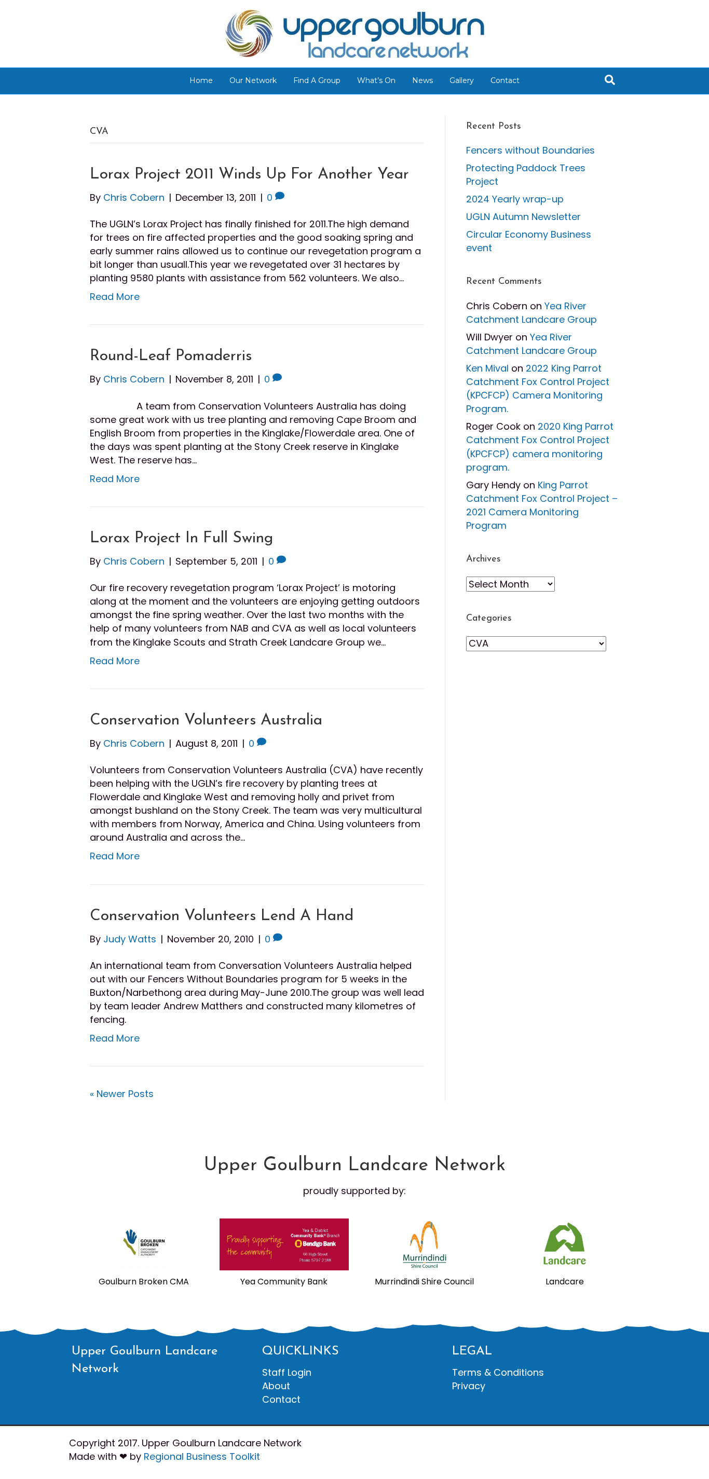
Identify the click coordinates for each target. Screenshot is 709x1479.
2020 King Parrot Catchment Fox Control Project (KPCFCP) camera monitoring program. (539, 446)
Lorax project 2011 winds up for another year (249, 175)
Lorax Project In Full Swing (181, 538)
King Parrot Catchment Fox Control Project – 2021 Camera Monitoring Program (542, 505)
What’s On (376, 80)
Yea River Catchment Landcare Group (531, 312)
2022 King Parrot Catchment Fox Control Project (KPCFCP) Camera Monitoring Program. (537, 388)
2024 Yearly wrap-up (515, 199)
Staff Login (286, 1372)
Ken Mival (487, 368)
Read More (115, 296)
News (422, 80)
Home (201, 80)
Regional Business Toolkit (202, 1456)
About (276, 1385)
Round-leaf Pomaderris (171, 356)
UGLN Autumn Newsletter (523, 216)
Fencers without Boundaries (530, 150)
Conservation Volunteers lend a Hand (221, 916)
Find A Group (316, 80)
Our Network (253, 80)
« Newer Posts (122, 1093)
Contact (505, 80)
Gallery (461, 80)
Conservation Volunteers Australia (206, 721)
